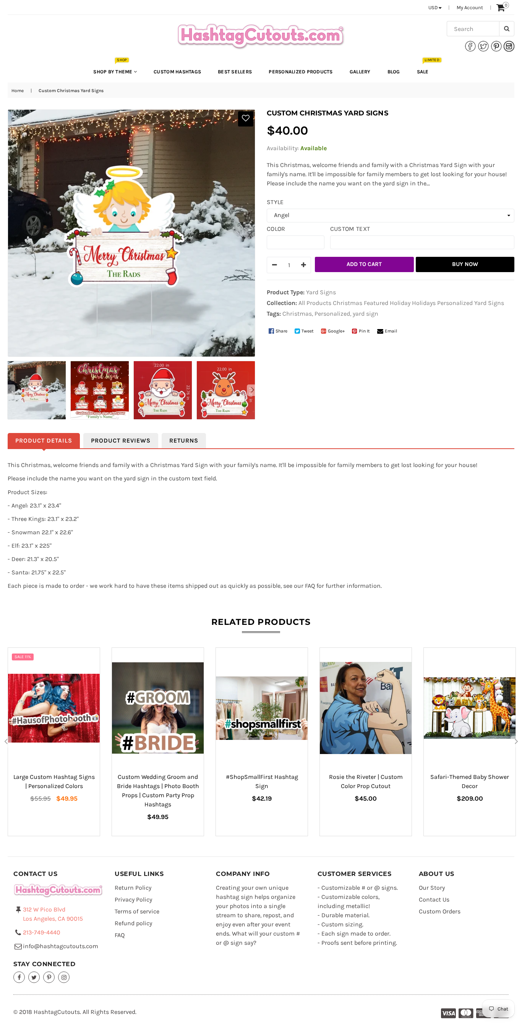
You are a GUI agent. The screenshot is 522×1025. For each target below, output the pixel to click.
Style (275, 202)
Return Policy (133, 887)
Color (276, 228)
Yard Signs (489, 303)
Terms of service (137, 911)
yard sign (365, 313)
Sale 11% (23, 656)
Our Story (432, 887)
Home (17, 90)
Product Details (43, 440)
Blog (393, 72)
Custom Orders (439, 911)
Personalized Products (300, 72)
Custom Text (350, 228)
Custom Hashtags (177, 72)
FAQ (120, 935)
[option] (35, 390)
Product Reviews (121, 440)
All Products (314, 303)
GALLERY (360, 72)
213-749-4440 (41, 932)
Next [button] (252, 390)
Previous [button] (9, 390)
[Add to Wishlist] (245, 119)
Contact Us (434, 899)
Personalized (455, 303)
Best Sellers (235, 72)
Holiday (400, 303)
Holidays (424, 303)
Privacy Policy (133, 899)
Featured (376, 303)
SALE (426, 68)
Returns (183, 440)
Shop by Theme (113, 68)
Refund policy (133, 923)
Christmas (347, 303)
